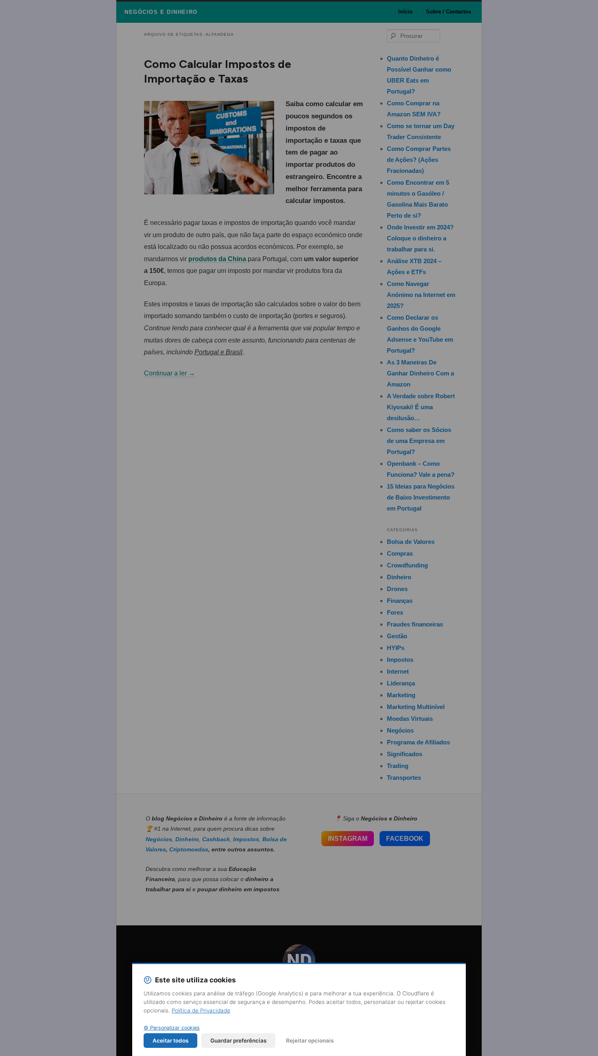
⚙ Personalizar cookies (172, 1028)
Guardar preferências (238, 1040)
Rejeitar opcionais (310, 1040)
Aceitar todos (170, 1040)
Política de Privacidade (201, 1010)
